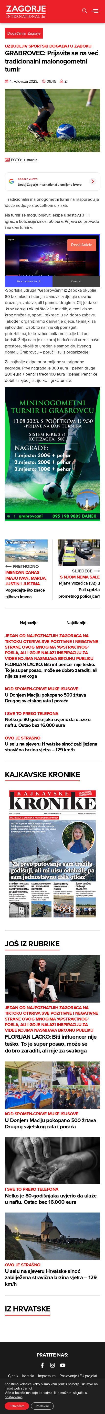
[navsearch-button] (84, 12)
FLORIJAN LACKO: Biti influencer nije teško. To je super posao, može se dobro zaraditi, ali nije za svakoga (51, 656)
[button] (95, 11)
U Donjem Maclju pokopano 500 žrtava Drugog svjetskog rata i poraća (45, 695)
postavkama (13, 1397)
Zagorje (34, 33)
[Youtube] (62, 1365)
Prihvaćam (17, 1406)
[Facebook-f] (42, 1365)
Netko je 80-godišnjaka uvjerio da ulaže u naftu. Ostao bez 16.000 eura (48, 720)
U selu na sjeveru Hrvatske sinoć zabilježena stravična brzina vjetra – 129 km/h (51, 744)
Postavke (42, 1406)
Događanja (16, 33)
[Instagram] (52, 1365)
